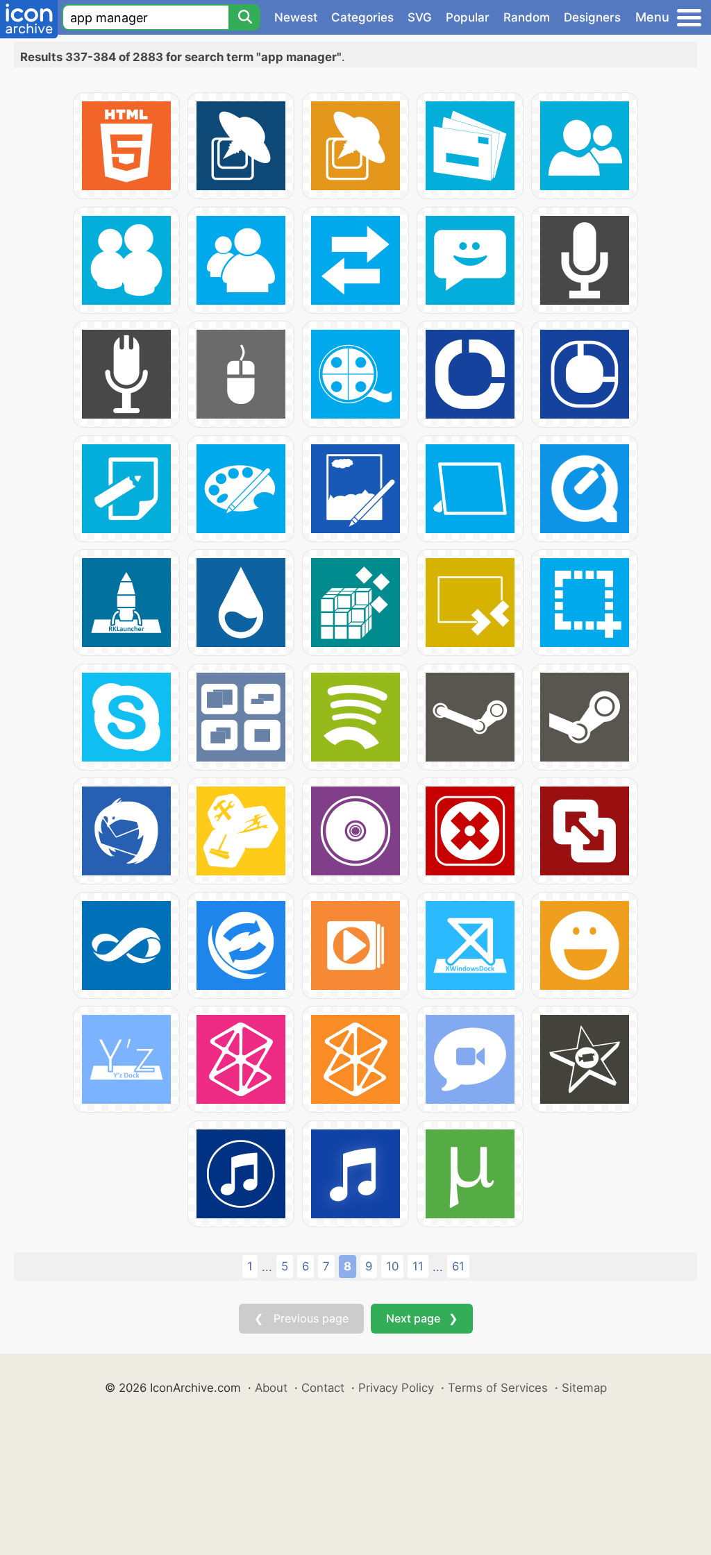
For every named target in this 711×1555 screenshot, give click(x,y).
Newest (295, 17)
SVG (420, 17)
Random (526, 17)
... (267, 1267)
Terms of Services (498, 1388)
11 (418, 1266)
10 (392, 1266)
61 (458, 1266)
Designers (592, 17)
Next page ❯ (422, 1318)
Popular (468, 17)
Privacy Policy (396, 1388)
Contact (322, 1388)
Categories (362, 17)
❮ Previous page (301, 1318)
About (271, 1388)
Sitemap (584, 1388)
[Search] (244, 17)
